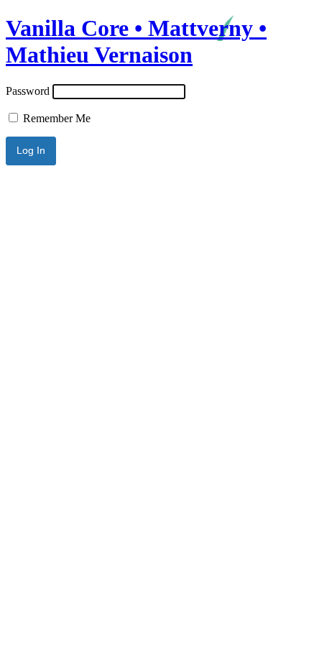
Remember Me (55, 118)
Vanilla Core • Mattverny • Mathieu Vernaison (136, 41)
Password (28, 91)
